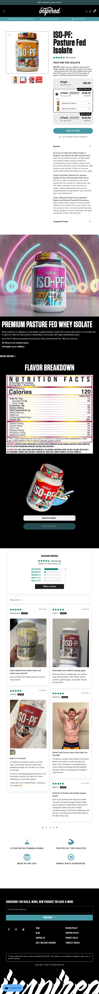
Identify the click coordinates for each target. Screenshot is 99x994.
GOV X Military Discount (46, 943)
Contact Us (40, 938)
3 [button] (50, 827)
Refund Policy (72, 928)
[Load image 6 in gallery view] (23, 80)
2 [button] (46, 827)
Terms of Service (73, 943)
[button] (4, 11)
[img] (15, 610)
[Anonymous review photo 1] (28, 642)
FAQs (38, 928)
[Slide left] (8, 80)
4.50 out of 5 (56, 561)
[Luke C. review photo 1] (70, 642)
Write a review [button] (49, 586)
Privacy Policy (72, 938)
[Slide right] (45, 80)
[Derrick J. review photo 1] (70, 725)
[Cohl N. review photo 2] (13, 752)
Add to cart (49, 526)
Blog (38, 933)
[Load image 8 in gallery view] (39, 80)
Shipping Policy (72, 933)
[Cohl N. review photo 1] (28, 724)
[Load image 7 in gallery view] (31, 80)
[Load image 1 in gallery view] (15, 80)
